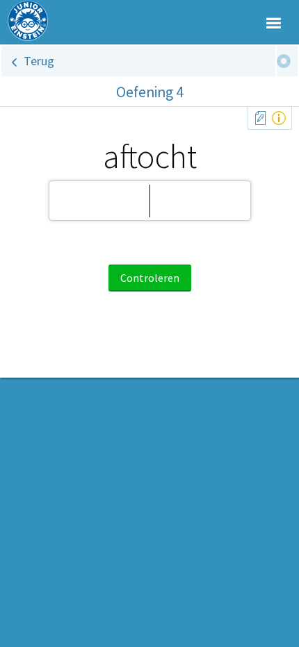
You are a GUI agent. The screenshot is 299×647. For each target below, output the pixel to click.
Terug (39, 61)
